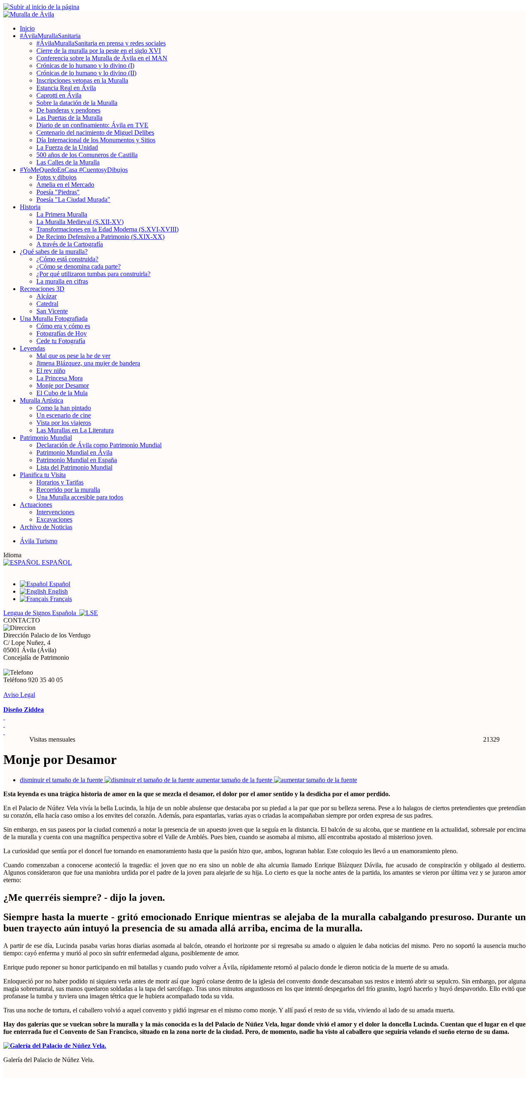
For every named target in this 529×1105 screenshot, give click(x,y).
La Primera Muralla (61, 214)
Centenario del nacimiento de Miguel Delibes (95, 132)
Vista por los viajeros (63, 422)
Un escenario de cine (63, 415)
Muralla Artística (41, 400)
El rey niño (50, 370)
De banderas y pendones (68, 110)
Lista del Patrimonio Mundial (74, 467)
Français (60, 598)
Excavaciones (54, 519)
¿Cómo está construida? (67, 259)
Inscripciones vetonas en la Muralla (82, 80)
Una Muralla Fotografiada (54, 318)
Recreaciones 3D (42, 288)
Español (59, 583)
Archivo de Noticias (46, 526)
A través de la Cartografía (69, 244)
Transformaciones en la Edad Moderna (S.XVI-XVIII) (107, 229)
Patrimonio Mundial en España (76, 459)
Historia (30, 206)
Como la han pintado (63, 407)
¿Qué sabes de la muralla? (54, 251)
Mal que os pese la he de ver (73, 355)
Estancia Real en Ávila (66, 87)
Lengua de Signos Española (41, 612)
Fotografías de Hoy (61, 333)
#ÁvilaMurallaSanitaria (50, 35)
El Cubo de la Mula (62, 392)
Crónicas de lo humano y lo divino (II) (86, 72)
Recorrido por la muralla (68, 489)
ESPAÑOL (56, 562)
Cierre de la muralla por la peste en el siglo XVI (98, 50)
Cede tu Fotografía (60, 340)
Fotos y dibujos (56, 177)
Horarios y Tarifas (59, 482)
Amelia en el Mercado (65, 184)
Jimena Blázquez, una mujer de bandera (88, 363)
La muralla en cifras (62, 281)
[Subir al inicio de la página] (264, 7)
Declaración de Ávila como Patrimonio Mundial (99, 445)
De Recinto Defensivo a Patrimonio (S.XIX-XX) (100, 236)
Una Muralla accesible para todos (79, 497)
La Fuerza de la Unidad (67, 147)
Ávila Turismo (38, 540)
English (57, 591)
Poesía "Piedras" (58, 192)
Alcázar (46, 296)
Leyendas (32, 348)
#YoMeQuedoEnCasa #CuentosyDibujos (74, 169)
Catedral (47, 303)
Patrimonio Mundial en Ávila (74, 452)
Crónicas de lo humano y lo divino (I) (85, 65)
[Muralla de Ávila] (264, 14)
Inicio (27, 28)
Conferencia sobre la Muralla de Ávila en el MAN (101, 58)
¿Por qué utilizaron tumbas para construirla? (93, 273)
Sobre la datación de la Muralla (76, 102)
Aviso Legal (19, 694)
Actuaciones (36, 504)
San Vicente (52, 311)
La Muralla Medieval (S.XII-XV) (80, 221)
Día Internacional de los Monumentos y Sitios (95, 139)
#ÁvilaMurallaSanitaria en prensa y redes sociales (101, 43)
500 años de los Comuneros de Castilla (87, 154)
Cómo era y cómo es (63, 325)
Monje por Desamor (62, 385)
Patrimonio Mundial (46, 437)
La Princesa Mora (59, 378)
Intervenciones (55, 512)
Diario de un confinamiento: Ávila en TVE (92, 125)
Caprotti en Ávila (58, 95)
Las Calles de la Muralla (68, 162)
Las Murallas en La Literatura (75, 430)
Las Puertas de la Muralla (69, 117)
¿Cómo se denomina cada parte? (78, 266)
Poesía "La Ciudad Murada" (73, 199)
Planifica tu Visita (43, 474)
